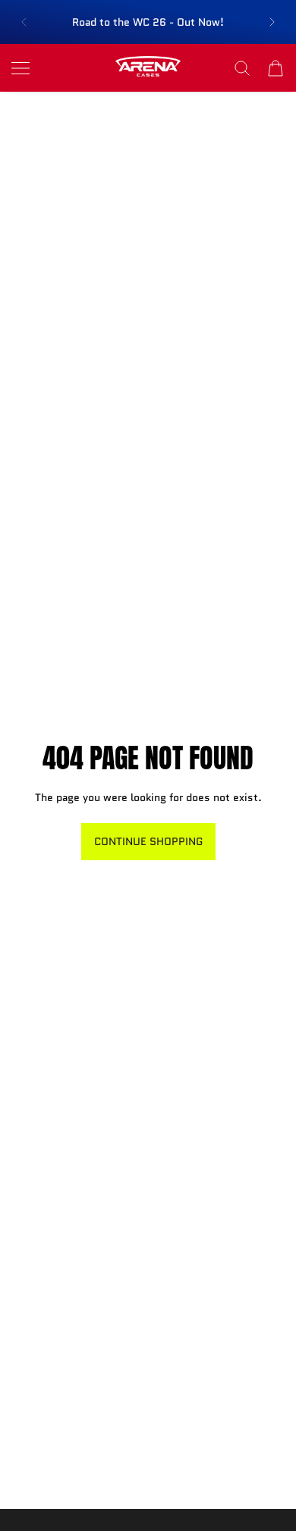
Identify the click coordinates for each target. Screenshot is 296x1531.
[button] (23, 22)
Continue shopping (148, 841)
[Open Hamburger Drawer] (20, 68)
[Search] (242, 68)
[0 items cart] (275, 68)
